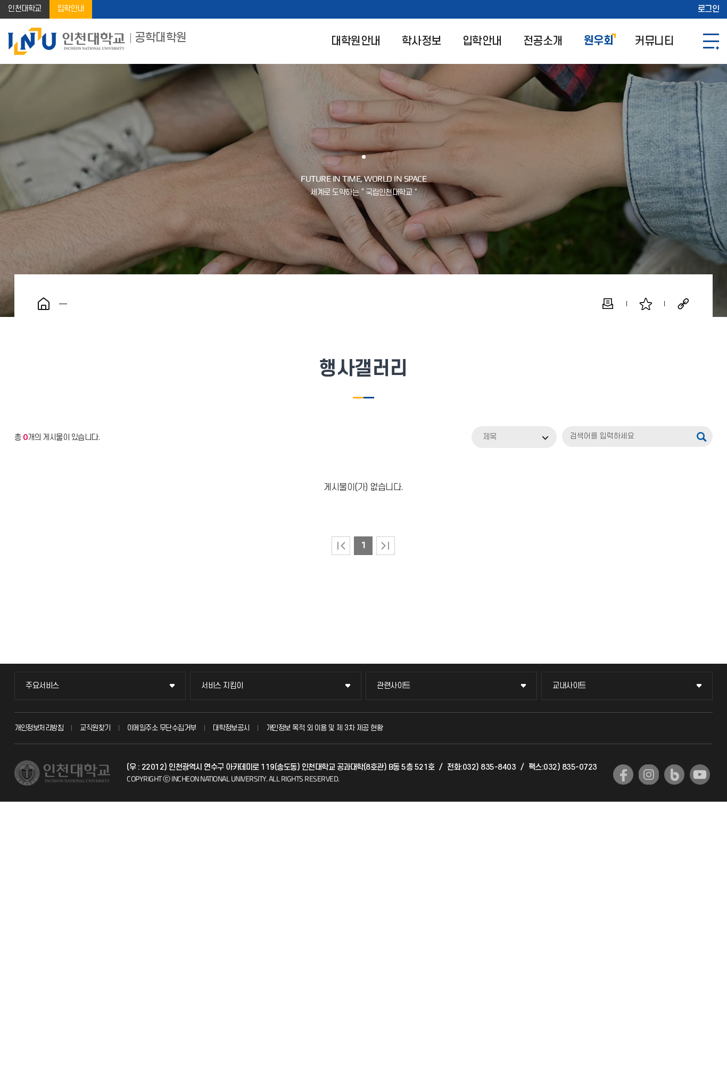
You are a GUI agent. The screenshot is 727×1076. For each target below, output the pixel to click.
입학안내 (70, 9)
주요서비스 (42, 685)
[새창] (623, 774)
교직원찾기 (95, 728)
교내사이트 (569, 685)
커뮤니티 (654, 41)
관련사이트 (393, 685)
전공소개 (543, 41)
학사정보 (421, 41)
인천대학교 (25, 9)
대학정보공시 (231, 728)
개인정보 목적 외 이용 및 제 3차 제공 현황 (324, 728)
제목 (490, 437)
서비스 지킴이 (222, 685)
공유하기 (683, 303)
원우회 (599, 41)
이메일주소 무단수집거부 (161, 728)
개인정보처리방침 (38, 728)
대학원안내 (356, 41)
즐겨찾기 (645, 303)
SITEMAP (711, 41)
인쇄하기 (607, 303)
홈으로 (43, 303)
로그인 (709, 9)
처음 (341, 545)
